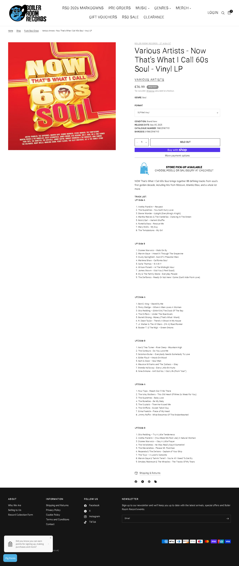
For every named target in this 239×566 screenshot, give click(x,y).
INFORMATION (54, 499)
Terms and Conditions (57, 520)
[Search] (223, 13)
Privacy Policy (53, 510)
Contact (50, 524)
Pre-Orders (119, 8)
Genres (161, 8)
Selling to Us (14, 510)
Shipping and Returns (57, 505)
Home (10, 31)
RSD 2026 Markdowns (83, 8)
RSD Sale (130, 17)
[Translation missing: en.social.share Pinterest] (150, 482)
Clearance (154, 17)
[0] (228, 13)
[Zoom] (109, 49)
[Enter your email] (227, 519)
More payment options (177, 156)
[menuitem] (83, 8)
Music (141, 8)
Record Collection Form (20, 515)
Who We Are (14, 505)
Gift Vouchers (103, 17)
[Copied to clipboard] (156, 482)
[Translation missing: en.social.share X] (143, 482)
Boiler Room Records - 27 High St (153, 44)
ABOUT (12, 499)
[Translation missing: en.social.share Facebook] (137, 482)
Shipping (150, 91)
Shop (18, 31)
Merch (182, 8)
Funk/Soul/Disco (31, 31)
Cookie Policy (53, 515)
